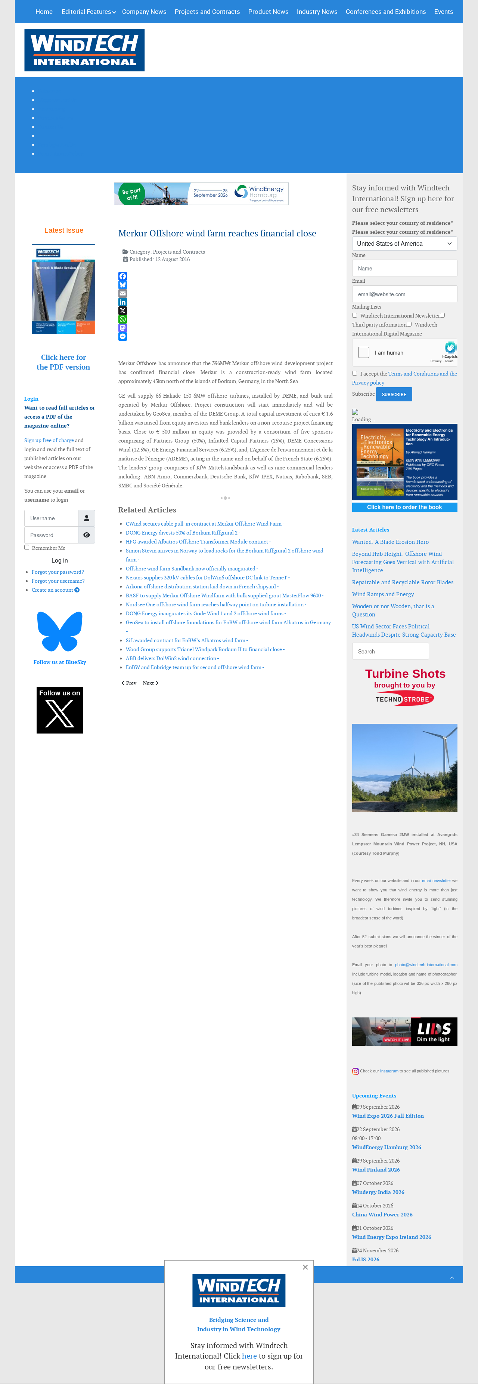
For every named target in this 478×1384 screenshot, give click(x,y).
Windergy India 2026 (378, 1192)
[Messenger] (225, 336)
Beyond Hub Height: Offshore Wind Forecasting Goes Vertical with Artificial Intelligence (403, 562)
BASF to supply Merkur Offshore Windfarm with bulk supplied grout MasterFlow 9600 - (225, 595)
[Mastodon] (225, 328)
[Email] (225, 293)
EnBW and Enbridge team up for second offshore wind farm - (195, 667)
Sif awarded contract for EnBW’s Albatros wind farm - (187, 640)
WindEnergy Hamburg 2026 (386, 1147)
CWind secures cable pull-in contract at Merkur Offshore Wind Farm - (205, 523)
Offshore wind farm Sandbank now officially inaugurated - (192, 568)
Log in (60, 560)
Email (358, 281)
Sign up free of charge (49, 440)
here (249, 1356)
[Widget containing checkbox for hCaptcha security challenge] (404, 352)
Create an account (53, 590)
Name (359, 255)
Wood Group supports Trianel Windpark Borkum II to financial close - (205, 649)
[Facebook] (225, 276)
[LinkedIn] (225, 302)
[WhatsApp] (225, 319)
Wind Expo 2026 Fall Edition (388, 1115)
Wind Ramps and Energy (383, 594)
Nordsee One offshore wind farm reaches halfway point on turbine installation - (216, 604)
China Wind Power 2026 (382, 1214)
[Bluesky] (225, 285)
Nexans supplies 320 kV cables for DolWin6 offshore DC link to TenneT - (208, 577)
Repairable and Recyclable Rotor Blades (402, 582)
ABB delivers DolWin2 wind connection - (172, 658)
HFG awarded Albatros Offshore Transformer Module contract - (198, 541)
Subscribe (363, 394)
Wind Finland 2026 (376, 1169)
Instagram (389, 1071)
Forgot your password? (58, 572)
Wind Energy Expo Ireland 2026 (391, 1237)
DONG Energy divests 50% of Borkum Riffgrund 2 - (183, 532)
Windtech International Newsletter (399, 315)
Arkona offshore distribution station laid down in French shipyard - (202, 586)
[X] (225, 310)
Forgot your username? (58, 581)
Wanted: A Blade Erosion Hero (390, 541)
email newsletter (436, 880)
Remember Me (48, 548)
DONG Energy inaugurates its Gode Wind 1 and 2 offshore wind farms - (206, 613)
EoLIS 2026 (365, 1259)
